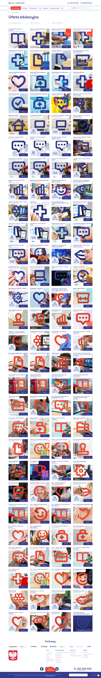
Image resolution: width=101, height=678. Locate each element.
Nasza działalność (49, 652)
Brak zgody (93, 674)
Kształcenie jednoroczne (59, 657)
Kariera (47, 655)
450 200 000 (73, 3)
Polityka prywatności (49, 660)
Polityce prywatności (50, 675)
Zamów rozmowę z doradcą (87, 654)
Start (9, 12)
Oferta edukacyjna (15, 8)
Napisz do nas (85, 652)
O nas (40, 8)
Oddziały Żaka (85, 655)
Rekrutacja (24, 8)
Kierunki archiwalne (58, 662)
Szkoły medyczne (58, 655)
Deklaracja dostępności (50, 659)
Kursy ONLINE (57, 659)
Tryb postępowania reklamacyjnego (76, 655)
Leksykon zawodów (54, 8)
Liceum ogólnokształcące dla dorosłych (62, 652)
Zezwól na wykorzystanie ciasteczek (78, 674)
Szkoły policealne (58, 654)
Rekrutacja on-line (73, 652)
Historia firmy (48, 654)
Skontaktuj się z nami (83, 630)
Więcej (23, 46)
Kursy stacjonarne (58, 660)
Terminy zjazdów (33, 8)
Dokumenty (72, 654)
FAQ (62, 8)
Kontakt (85, 650)
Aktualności (45, 8)
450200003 (74, 8)
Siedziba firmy (85, 657)
